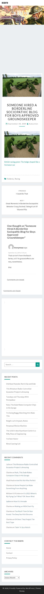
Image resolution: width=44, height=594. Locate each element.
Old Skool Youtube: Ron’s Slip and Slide (21, 384)
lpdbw (8, 501)
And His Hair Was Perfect (26, 480)
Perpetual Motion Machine (16, 426)
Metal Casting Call (13, 444)
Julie (8, 464)
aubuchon (33, 124)
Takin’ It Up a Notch (22, 527)
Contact (9, 553)
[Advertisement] (22, 50)
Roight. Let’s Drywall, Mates (17, 421)
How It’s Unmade (20, 501)
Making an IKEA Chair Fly (24, 506)
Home (8, 548)
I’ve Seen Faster (12, 439)
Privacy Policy (11, 558)
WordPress (30, 588)
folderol (10, 179)
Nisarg (22, 591)
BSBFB (5, 2)
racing (17, 179)
